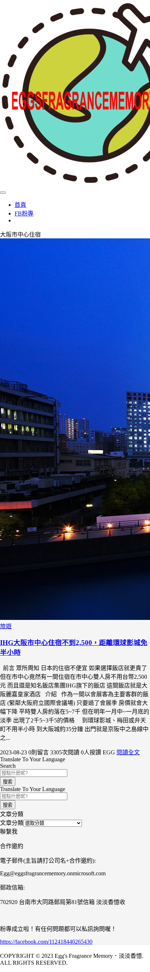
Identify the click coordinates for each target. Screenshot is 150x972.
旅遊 (6, 626)
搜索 (7, 782)
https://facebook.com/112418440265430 (46, 942)
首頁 (20, 205)
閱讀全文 (128, 752)
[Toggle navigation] (3, 192)
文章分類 (11, 823)
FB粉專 (24, 213)
